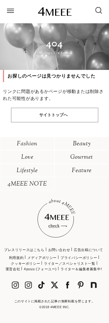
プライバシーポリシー (78, 258)
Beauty (82, 144)
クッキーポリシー (25, 264)
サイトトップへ (53, 114)
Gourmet (81, 157)
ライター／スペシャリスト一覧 (69, 264)
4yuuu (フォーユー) (40, 269)
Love (27, 157)
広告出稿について (88, 250)
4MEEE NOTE (27, 184)
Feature (82, 171)
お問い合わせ (59, 250)
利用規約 (16, 258)
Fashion (27, 144)
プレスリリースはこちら (24, 250)
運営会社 (13, 269)
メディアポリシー (42, 258)
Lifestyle (27, 171)
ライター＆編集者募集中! (81, 269)
